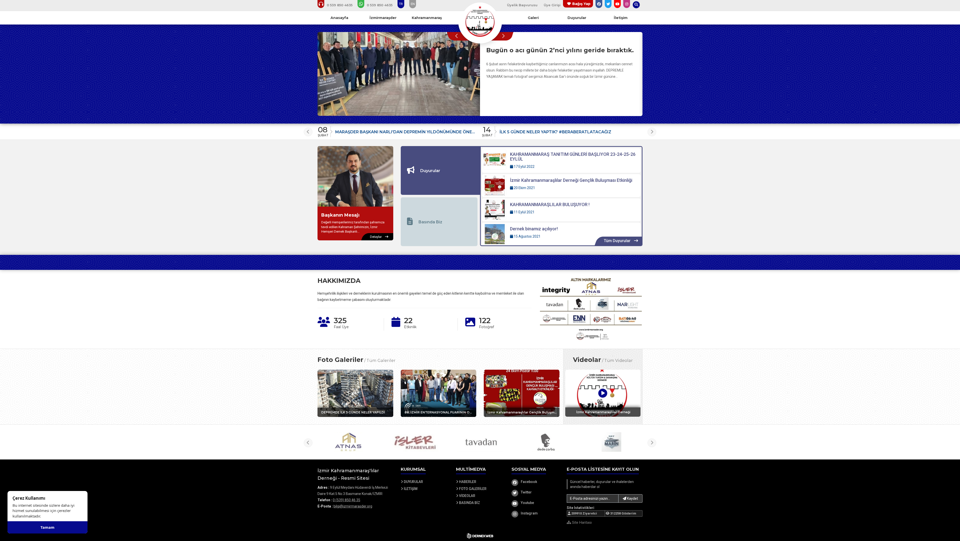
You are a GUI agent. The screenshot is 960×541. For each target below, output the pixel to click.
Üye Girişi (552, 5)
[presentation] (458, 36)
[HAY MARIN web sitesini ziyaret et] (611, 442)
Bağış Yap (581, 4)
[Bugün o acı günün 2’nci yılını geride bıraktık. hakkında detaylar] (399, 74)
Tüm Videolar (618, 360)
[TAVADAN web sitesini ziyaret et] (480, 442)
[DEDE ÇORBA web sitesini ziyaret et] (546, 442)
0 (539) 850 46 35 (346, 500)
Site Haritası (581, 522)
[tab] (440, 170)
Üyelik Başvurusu (522, 5)
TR (401, 4)
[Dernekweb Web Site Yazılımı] (480, 535)
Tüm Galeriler (381, 360)
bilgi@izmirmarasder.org (353, 506)
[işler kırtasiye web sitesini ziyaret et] (414, 442)
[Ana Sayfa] (480, 21)
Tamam (47, 527)
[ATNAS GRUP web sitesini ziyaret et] (349, 442)
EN (413, 4)
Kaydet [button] (632, 498)
